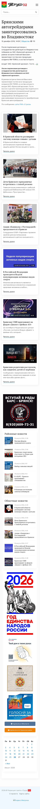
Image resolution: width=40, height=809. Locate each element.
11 (10, 751)
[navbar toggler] (36, 4)
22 (28, 754)
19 (14, 754)
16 (32, 751)
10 (6, 751)
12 (14, 751)
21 (23, 754)
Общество (25, 41)
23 (32, 754)
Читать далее (9, 151)
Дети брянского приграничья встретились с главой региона (17, 183)
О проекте (13, 794)
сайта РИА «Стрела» (22, 104)
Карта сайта (24, 794)
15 (28, 751)
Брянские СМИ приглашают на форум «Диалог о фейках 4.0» (18, 323)
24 (6, 757)
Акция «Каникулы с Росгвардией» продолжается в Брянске (19, 228)
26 (15, 757)
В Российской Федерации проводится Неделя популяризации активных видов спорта (19, 276)
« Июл (7, 763)
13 (19, 751)
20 (19, 754)
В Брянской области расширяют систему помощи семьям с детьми (19, 137)
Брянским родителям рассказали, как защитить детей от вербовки (19, 368)
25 (10, 757)
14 (23, 751)
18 (10, 754)
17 (6, 754)
